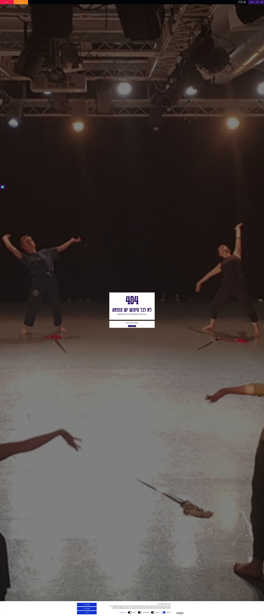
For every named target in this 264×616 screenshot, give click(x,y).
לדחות (86, 612)
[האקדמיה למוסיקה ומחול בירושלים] (242, 2)
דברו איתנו (2, 187)
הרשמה (21, 2)
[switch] (153, 612)
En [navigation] (252, 2)
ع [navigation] (253, 2)
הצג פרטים (122, 612)
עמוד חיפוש (257, 2)
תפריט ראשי (262, 2)
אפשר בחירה (87, 608)
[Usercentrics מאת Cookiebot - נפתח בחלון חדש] (180, 613)
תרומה (7, 2)
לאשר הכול (86, 604)
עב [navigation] (250, 2)
